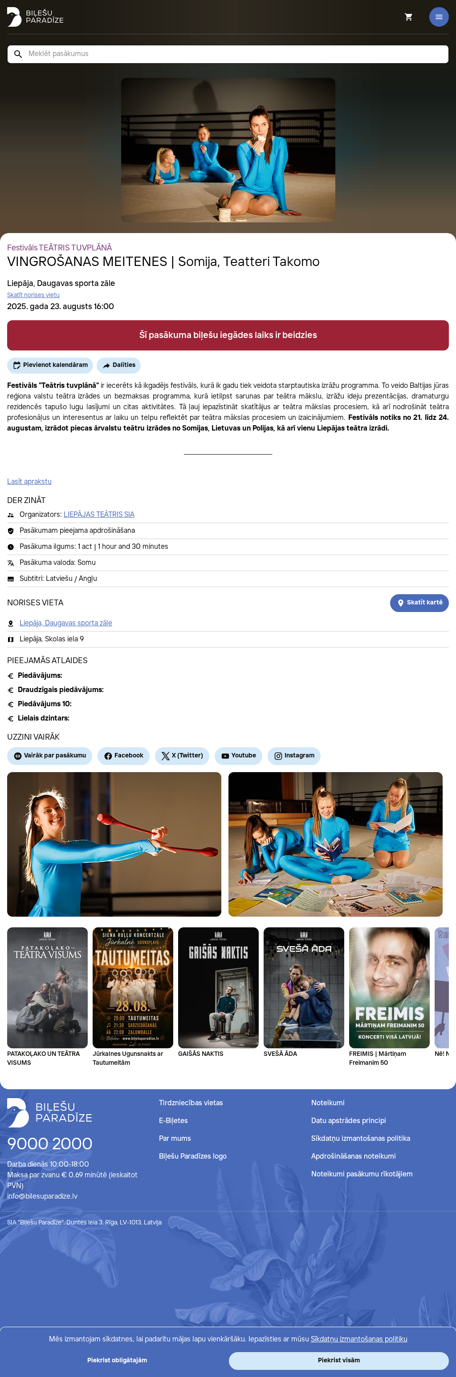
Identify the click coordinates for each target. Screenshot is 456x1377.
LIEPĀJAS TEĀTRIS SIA (99, 514)
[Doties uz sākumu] (49, 1112)
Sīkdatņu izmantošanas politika (360, 1138)
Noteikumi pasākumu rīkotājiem (362, 1174)
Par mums (175, 1138)
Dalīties (124, 365)
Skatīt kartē (425, 603)
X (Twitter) (187, 756)
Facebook (128, 756)
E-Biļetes (173, 1121)
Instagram (299, 756)
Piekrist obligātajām (117, 1360)
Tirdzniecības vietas (191, 1103)
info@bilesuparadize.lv (42, 1196)
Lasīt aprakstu (29, 482)
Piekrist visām (339, 1360)
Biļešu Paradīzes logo (193, 1156)
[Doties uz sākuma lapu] (35, 17)
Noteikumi (328, 1103)
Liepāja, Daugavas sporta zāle (66, 623)
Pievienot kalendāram (55, 365)
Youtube (244, 756)
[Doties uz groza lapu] (397, 17)
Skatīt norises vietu (33, 295)
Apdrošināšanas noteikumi (353, 1156)
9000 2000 (50, 1145)
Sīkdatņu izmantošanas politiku (359, 1339)
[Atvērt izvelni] (439, 17)
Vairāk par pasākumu (55, 756)
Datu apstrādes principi (348, 1121)
